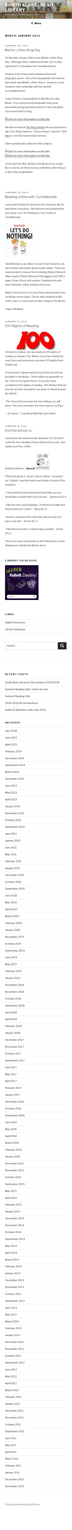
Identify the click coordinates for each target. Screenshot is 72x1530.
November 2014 (14, 1225)
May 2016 (11, 1129)
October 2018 (13, 998)
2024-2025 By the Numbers (21, 703)
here (8, 135)
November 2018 (14, 991)
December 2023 (14, 778)
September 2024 (15, 765)
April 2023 (11, 799)
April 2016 (11, 1136)
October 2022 (13, 820)
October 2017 (13, 1053)
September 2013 (15, 1300)
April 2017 (11, 1081)
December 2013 (14, 1280)
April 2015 (11, 1197)
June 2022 (11, 833)
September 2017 (15, 1060)
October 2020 (13, 881)
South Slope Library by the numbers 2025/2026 (32, 682)
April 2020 (11, 909)
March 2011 (12, 1458)
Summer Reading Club (17, 696)
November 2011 (14, 1417)
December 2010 (14, 1479)
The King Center (35, 127)
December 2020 (14, 875)
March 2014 (12, 1259)
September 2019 (15, 950)
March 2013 (12, 1321)
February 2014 (13, 1266)
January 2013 (12, 1335)
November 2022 (14, 813)
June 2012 (11, 1369)
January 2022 (12, 840)
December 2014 (14, 1218)
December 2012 (14, 1342)
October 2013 (13, 1294)
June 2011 (11, 1438)
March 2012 (12, 1390)
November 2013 (14, 1287)
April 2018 (11, 1019)
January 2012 (12, 1403)
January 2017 (12, 1094)
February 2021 (13, 861)
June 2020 (11, 895)
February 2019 (13, 971)
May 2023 (11, 792)
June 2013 (11, 1307)
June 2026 (11, 730)
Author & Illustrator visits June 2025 (25, 709)
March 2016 (12, 1142)
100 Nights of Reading (22, 326)
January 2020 (12, 930)
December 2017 (14, 1039)
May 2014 (11, 1245)
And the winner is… (19, 430)
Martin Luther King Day (22, 50)
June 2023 (11, 785)
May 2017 (11, 1074)
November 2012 (14, 1348)
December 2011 (14, 1410)
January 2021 (12, 868)
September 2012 (15, 1362)
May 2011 (10, 1445)
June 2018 (11, 1012)
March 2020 (12, 916)
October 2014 (13, 1232)
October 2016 (13, 1108)
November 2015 (14, 1170)
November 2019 (14, 936)
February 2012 (13, 1396)
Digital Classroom (15, 622)
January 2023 (12, 806)
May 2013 (11, 1314)
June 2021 (11, 847)
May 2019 (11, 964)
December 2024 (14, 758)
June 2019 (11, 957)
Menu (37, 23)
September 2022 (15, 826)
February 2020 (13, 923)
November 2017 (14, 1046)
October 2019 (13, 943)
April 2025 (11, 744)
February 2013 (13, 1328)
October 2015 (13, 1177)
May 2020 (11, 902)
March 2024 (12, 771)
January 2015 (12, 1211)
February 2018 (13, 1026)
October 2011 (13, 1424)
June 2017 (11, 1067)
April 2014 (11, 1252)
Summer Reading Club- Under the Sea (26, 689)
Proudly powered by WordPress (22, 1504)
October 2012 (13, 1355)
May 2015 (11, 1191)
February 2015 (13, 1204)
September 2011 (14, 1431)
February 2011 (13, 1465)
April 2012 (11, 1383)
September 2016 (15, 1115)
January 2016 (12, 1156)
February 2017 (13, 1087)
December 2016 (14, 1101)
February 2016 (13, 1149)
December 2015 (14, 1163)
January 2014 (12, 1273)
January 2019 (12, 978)
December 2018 (14, 984)
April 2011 (11, 1452)
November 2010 (14, 1486)
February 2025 (13, 751)
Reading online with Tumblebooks (31, 197)
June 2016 (11, 1122)
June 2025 (11, 737)
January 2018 (12, 1033)
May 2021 (11, 854)
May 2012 (11, 1376)
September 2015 (15, 1184)
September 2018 (15, 1005)
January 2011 (12, 1472)
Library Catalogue (15, 629)
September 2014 (15, 1239)
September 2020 (15, 888)
